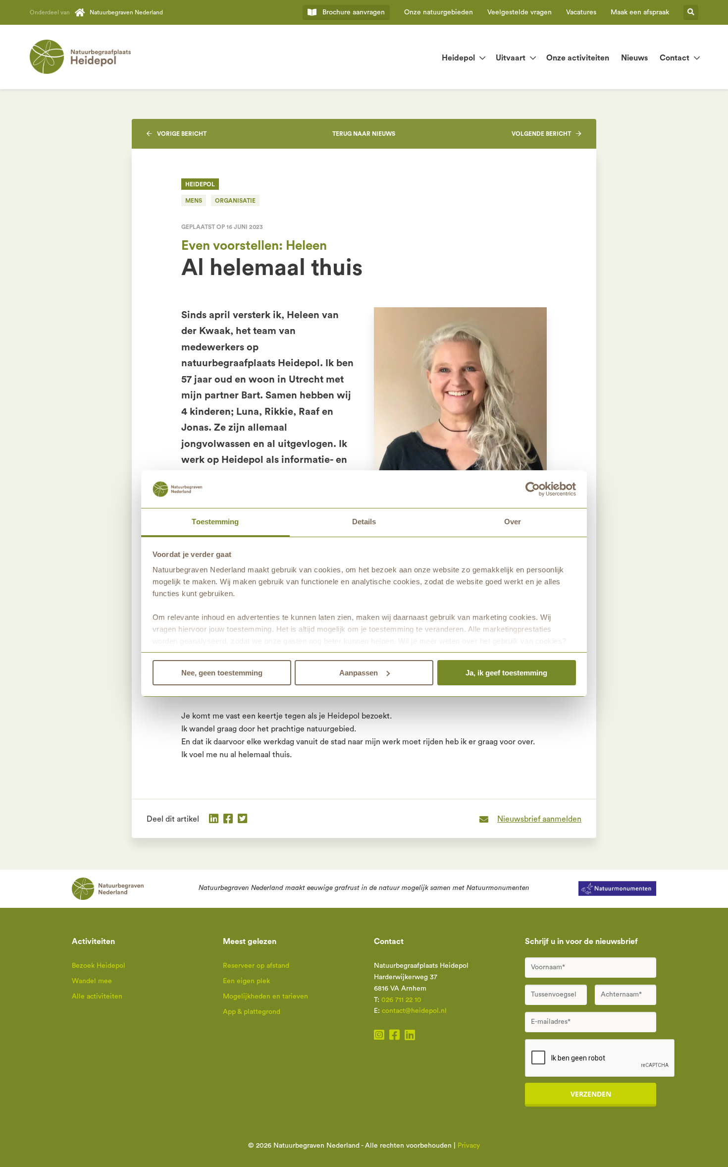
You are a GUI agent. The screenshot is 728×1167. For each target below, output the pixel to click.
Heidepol (458, 58)
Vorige (182, 134)
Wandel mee (92, 981)
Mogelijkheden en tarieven (265, 996)
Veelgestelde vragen (519, 12)
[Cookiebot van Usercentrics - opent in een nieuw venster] (532, 489)
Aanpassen (358, 672)
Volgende (541, 134)
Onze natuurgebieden (438, 12)
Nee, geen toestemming (221, 672)
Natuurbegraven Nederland (126, 12)
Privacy (469, 1145)
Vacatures (581, 12)
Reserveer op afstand (256, 965)
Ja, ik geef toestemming (506, 672)
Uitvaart (510, 58)
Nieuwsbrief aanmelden (539, 819)
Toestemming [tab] (215, 521)
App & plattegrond (251, 1011)
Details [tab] (364, 521)
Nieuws (634, 58)
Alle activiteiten (97, 996)
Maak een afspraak (640, 12)
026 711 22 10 (401, 1000)
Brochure (353, 12)
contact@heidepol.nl (414, 1010)
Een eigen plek (246, 981)
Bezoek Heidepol (98, 965)
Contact (674, 58)
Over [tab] (512, 521)
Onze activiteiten (577, 58)
